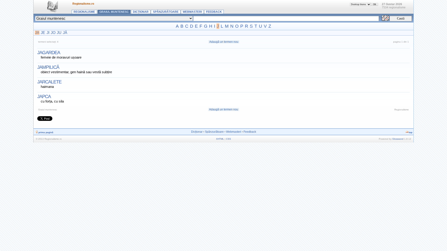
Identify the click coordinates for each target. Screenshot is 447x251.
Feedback (214, 11)
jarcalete (49, 81)
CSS (228, 139)
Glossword (397, 139)
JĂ (65, 33)
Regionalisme (84, 11)
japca (44, 96)
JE (43, 33)
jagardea (48, 52)
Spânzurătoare (166, 11)
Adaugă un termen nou (223, 41)
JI (48, 33)
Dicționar (141, 11)
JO (53, 33)
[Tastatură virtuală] (385, 20)
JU (59, 33)
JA (37, 33)
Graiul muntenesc (114, 11)
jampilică (48, 67)
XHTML (220, 139)
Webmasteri (192, 11)
